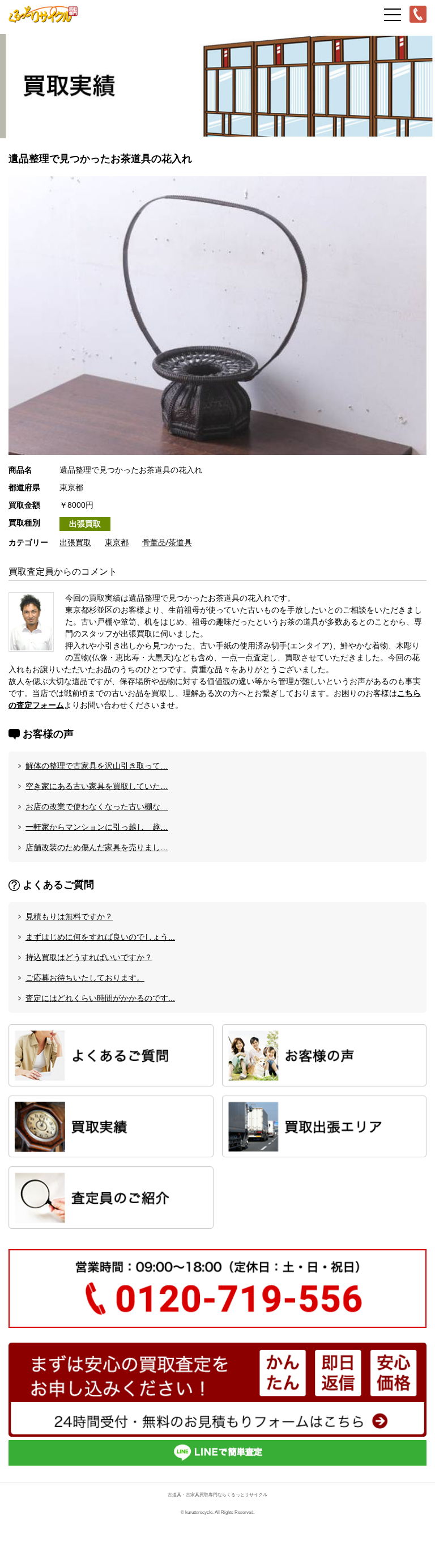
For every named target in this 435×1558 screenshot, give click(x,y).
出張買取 (85, 523)
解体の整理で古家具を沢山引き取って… (96, 765)
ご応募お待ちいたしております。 (84, 977)
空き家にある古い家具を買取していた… (96, 786)
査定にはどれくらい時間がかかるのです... (100, 998)
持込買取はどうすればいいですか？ (88, 957)
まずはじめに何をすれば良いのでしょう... (100, 936)
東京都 (117, 542)
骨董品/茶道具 (167, 542)
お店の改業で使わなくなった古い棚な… (96, 806)
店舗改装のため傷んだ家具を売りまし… (96, 847)
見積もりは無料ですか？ (69, 916)
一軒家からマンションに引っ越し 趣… (96, 826)
